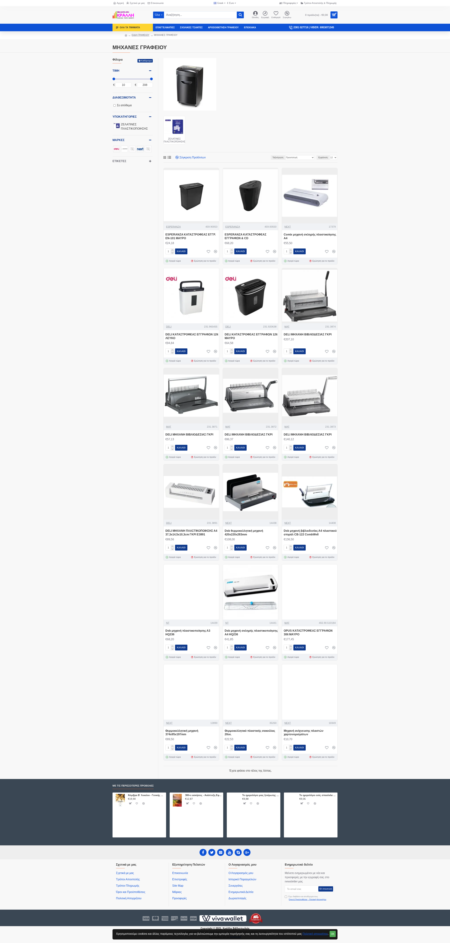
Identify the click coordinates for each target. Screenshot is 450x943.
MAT (287, 326)
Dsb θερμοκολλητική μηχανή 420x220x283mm (244, 532)
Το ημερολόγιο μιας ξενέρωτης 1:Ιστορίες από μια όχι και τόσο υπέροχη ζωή (260, 795)
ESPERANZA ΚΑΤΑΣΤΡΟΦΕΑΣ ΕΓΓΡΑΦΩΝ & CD (245, 236)
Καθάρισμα (146, 61)
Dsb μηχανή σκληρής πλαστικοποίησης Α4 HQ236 (251, 632)
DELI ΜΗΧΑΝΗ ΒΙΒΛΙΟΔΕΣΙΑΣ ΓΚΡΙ (308, 334)
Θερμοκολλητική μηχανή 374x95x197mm (181, 732)
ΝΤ (167, 622)
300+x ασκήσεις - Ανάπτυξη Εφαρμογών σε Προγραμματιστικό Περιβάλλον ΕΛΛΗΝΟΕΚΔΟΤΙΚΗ (203, 795)
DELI (169, 326)
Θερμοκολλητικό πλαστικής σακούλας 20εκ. (250, 732)
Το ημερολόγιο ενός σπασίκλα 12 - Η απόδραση (317, 795)
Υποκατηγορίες (124, 116)
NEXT (287, 226)
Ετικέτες (119, 161)
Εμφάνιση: (323, 157)
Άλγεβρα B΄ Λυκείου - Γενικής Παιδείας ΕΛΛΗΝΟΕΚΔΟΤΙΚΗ (146, 795)
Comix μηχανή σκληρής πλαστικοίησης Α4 (310, 236)
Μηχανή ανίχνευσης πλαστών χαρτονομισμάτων (303, 732)
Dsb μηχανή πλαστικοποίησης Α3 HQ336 (187, 632)
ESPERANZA (173, 226)
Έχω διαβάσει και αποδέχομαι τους (307, 898)
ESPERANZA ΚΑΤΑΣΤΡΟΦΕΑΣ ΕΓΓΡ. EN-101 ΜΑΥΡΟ (190, 236)
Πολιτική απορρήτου (315, 933)
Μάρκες (118, 140)
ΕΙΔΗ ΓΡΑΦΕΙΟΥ (140, 35)
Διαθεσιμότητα (124, 97)
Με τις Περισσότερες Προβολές (133, 785)
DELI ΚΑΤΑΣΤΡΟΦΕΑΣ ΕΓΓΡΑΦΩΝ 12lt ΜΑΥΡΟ (251, 336)
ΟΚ (332, 934)
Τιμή (115, 70)
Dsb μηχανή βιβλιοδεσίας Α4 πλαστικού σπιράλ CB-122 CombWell (310, 532)
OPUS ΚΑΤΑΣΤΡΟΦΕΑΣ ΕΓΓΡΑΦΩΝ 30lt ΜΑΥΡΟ (308, 632)
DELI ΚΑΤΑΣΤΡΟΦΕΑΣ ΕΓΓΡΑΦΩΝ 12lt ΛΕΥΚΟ (191, 336)
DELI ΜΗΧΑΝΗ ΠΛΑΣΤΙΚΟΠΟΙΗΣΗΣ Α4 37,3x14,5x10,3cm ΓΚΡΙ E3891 (191, 532)
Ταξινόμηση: (278, 157)
